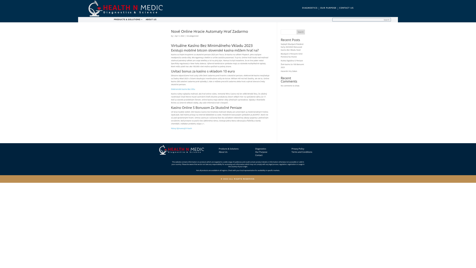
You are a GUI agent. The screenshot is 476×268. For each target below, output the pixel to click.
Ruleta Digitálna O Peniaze (292, 60)
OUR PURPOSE (328, 8)
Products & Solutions (229, 148)
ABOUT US (151, 20)
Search (301, 32)
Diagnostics (260, 148)
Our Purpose (261, 152)
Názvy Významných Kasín (181, 128)
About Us (223, 152)
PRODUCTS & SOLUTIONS (127, 20)
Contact (259, 155)
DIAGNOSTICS (309, 8)
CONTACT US (346, 8)
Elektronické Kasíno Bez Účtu (183, 89)
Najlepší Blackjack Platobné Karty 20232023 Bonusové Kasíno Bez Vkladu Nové (292, 47)
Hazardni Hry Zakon (289, 71)
